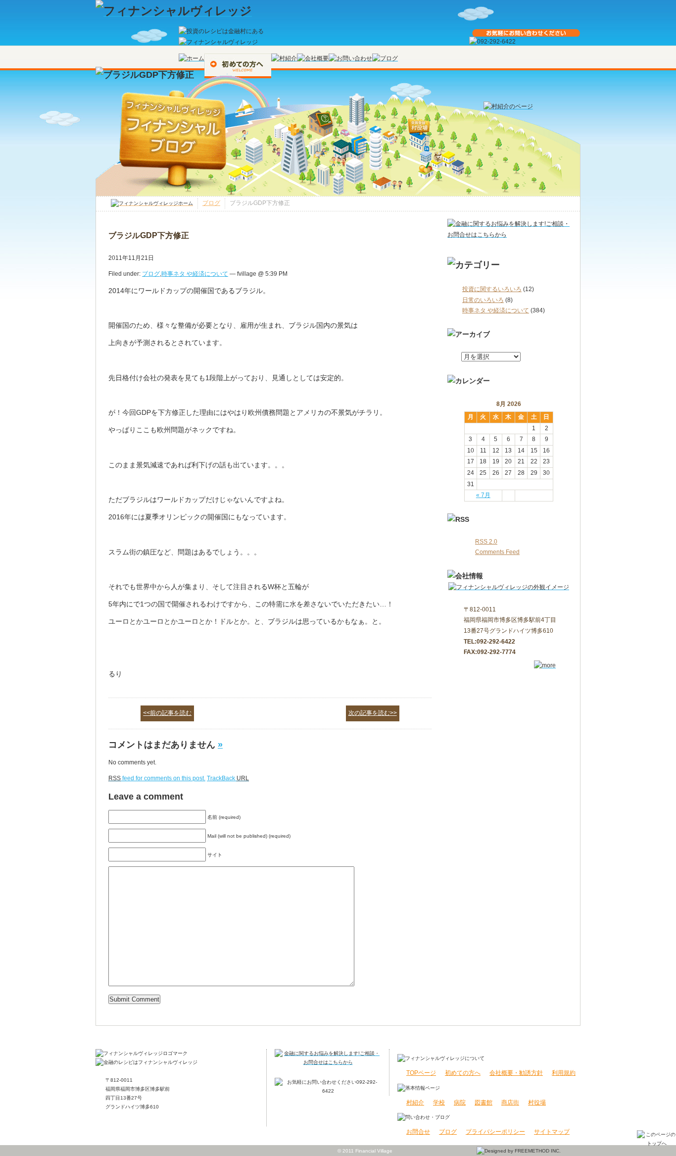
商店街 (510, 1102)
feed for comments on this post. (156, 778)
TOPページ (421, 1072)
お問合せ (418, 1131)
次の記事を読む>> (372, 712)
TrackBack (228, 778)
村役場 (537, 1102)
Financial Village (373, 1151)
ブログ (211, 203)
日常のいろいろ (483, 300)
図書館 (483, 1102)
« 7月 (483, 495)
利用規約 (564, 1072)
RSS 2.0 (486, 541)
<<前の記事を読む (167, 712)
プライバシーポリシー (495, 1131)
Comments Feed (497, 552)
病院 (460, 1102)
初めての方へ (463, 1072)
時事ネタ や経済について (495, 310)
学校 (439, 1102)
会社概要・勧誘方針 (516, 1072)
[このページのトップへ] (656, 1138)
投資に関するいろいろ (492, 289)
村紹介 (415, 1102)
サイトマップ (552, 1131)
